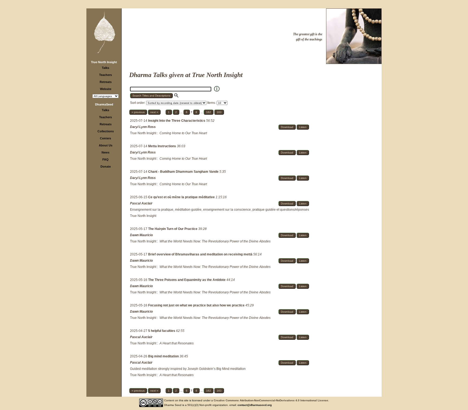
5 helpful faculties (162, 331)
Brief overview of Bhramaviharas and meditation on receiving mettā (200, 254)
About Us (105, 145)
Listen (303, 127)
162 (208, 112)
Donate (105, 166)
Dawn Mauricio (141, 235)
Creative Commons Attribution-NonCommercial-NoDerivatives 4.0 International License (271, 400)
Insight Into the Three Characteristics (177, 121)
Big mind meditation (164, 356)
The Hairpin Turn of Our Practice (173, 229)
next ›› (154, 112)
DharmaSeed (104, 104)
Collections (106, 131)
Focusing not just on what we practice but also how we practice (196, 305)
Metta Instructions (162, 146)
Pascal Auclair (141, 203)
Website (105, 89)
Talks (105, 67)
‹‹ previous (138, 112)
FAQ (105, 159)
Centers (105, 138)
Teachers (105, 74)
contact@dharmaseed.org (255, 404)
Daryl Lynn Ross (143, 127)
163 (219, 112)
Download (287, 127)
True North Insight (104, 62)
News (105, 152)
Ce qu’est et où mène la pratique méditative (182, 197)
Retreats (106, 82)
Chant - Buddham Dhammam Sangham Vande (183, 172)
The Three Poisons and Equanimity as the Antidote (187, 280)
